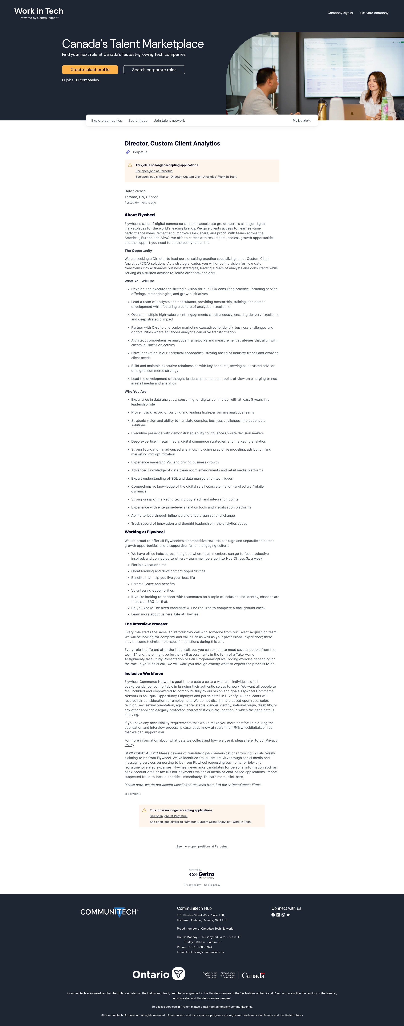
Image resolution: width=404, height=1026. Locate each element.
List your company (374, 13)
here (239, 777)
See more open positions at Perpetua (202, 846)
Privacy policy (192, 884)
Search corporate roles (154, 69)
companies (106, 120)
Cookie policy (212, 884)
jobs (138, 120)
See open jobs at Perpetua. (154, 171)
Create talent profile (90, 69)
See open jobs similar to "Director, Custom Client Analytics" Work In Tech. (186, 176)
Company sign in (340, 13)
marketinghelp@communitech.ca (230, 1006)
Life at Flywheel (186, 614)
